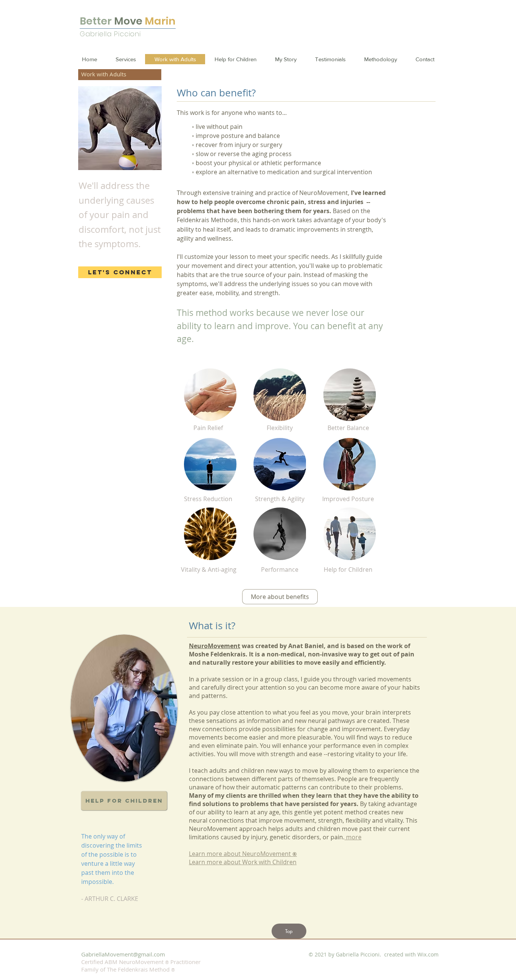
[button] (289, 931)
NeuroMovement (214, 646)
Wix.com (428, 954)
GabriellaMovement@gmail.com (123, 954)
